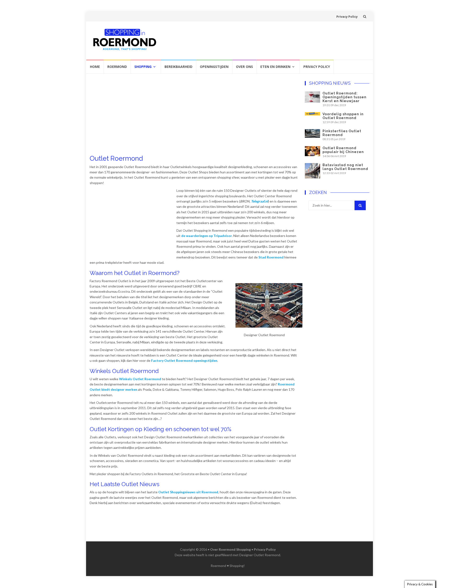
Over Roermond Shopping (230, 549)
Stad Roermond (271, 257)
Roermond (117, 66)
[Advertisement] (265, 39)
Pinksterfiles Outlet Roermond (341, 133)
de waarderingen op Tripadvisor (206, 236)
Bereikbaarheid (178, 66)
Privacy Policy (347, 16)
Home (95, 66)
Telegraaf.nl (259, 201)
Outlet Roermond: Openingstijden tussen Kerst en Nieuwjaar (344, 97)
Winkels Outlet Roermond (140, 379)
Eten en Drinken (275, 66)
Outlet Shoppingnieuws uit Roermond (188, 492)
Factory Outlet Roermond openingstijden (184, 360)
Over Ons (244, 66)
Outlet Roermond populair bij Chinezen (343, 150)
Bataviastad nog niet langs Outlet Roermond (345, 167)
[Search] (360, 205)
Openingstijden (214, 66)
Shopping (143, 66)
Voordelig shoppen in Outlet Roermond (343, 116)
